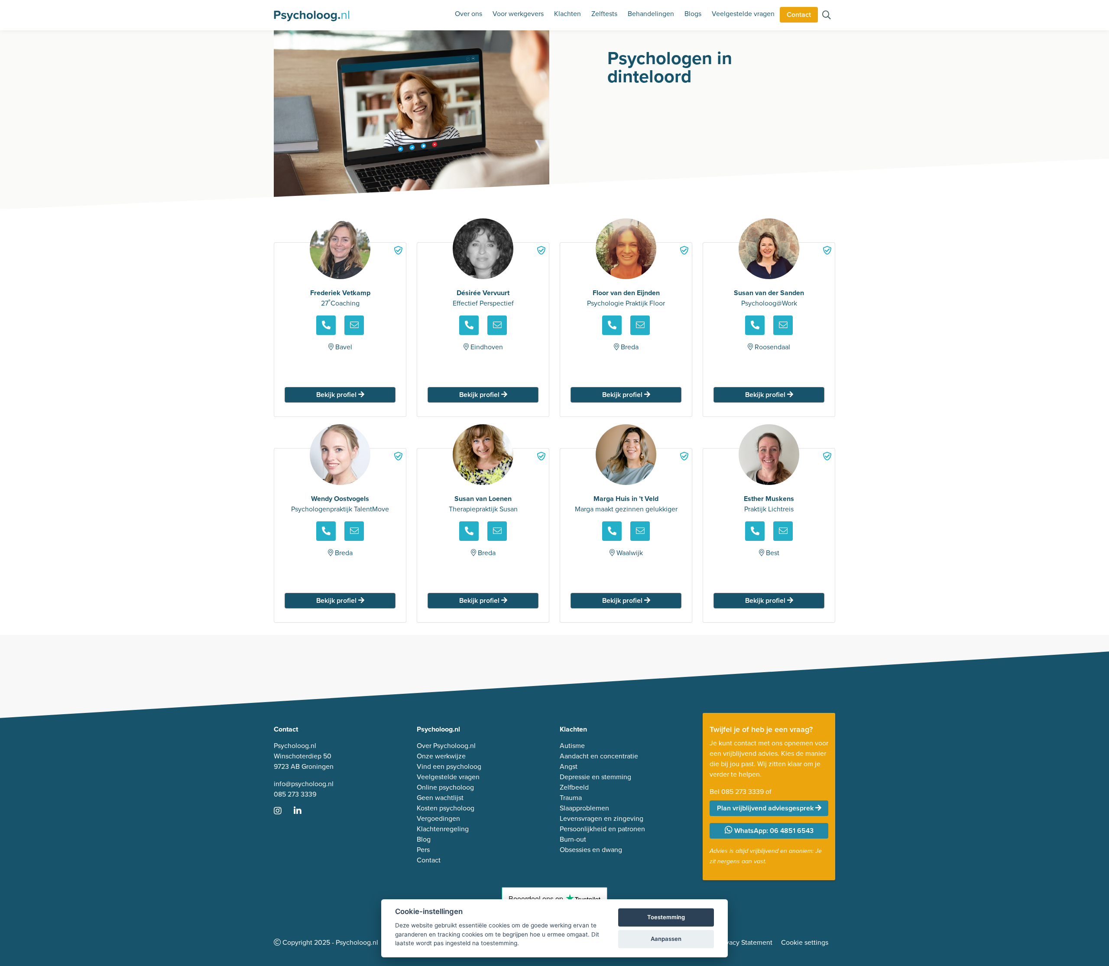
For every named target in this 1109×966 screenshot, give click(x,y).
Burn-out (573, 839)
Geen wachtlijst (440, 798)
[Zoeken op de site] (826, 16)
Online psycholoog (445, 787)
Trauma (571, 798)
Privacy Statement (745, 942)
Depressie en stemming (595, 777)
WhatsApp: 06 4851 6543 (773, 831)
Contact (799, 15)
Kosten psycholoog (445, 808)
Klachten (567, 14)
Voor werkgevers (518, 14)
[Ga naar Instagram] (283, 811)
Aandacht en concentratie (599, 756)
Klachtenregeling (443, 829)
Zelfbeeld (574, 787)
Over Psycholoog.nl (446, 746)
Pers (423, 850)
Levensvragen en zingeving (601, 818)
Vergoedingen (438, 818)
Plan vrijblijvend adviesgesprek (766, 808)
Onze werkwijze (441, 756)
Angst (568, 766)
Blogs (692, 14)
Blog (424, 839)
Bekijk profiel (337, 395)
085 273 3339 (295, 794)
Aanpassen (666, 938)
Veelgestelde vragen (743, 14)
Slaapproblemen (584, 808)
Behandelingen (651, 14)
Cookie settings (804, 942)
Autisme (572, 746)
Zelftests (604, 14)
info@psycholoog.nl (304, 784)
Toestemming (666, 917)
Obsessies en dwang (591, 850)
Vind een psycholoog (449, 766)
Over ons (468, 14)
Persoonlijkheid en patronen (602, 829)
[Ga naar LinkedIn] (303, 811)
